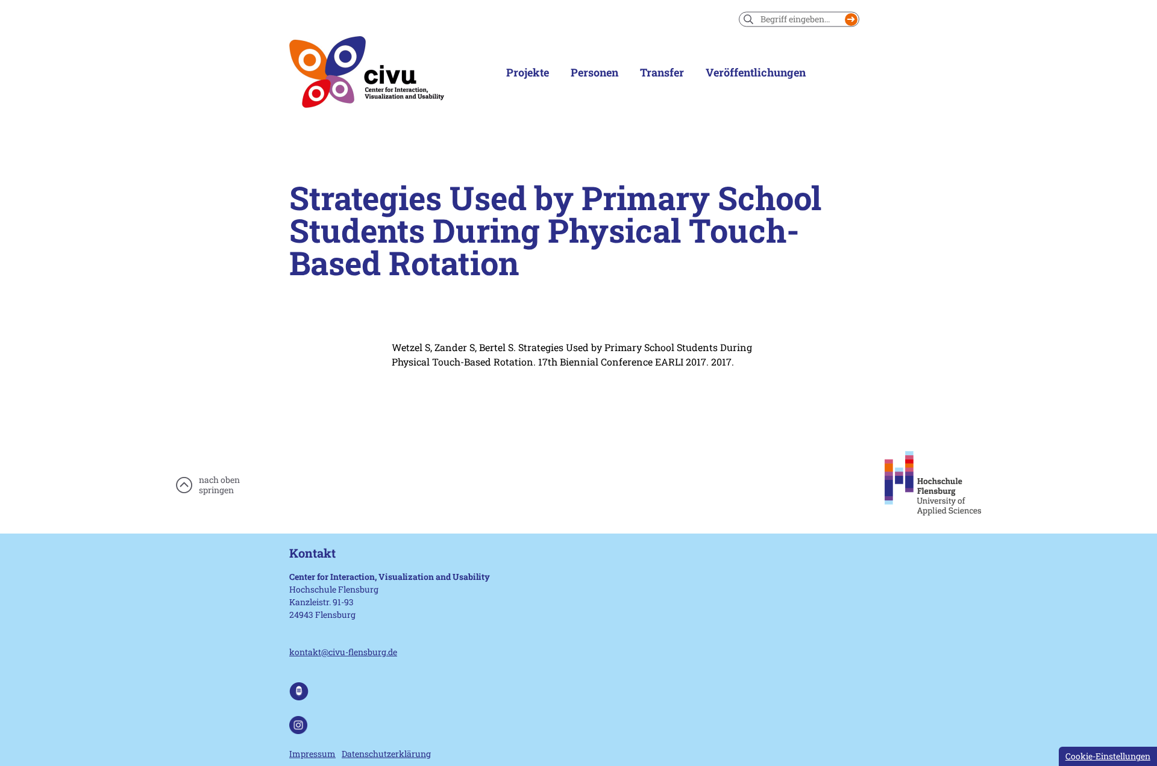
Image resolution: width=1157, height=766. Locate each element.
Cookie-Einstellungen (1107, 756)
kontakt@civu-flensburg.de (343, 652)
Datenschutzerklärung (386, 753)
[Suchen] (851, 19)
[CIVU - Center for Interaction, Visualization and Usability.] (366, 72)
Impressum (312, 753)
